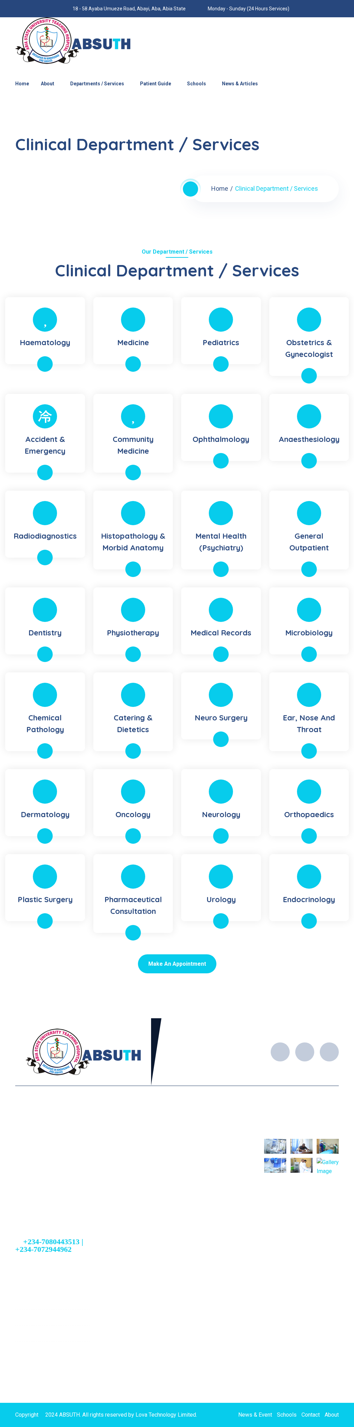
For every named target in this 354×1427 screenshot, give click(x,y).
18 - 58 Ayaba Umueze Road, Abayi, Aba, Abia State (56, 1363)
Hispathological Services (176, 1239)
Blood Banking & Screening (178, 1203)
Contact (310, 1414)
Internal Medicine (166, 1179)
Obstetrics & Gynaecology (177, 1142)
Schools (196, 83)
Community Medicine (171, 1191)
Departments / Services (97, 83)
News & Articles (240, 83)
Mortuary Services (168, 1227)
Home (22, 83)
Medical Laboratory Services (180, 1215)
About (47, 83)
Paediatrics (159, 1167)
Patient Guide (155, 83)
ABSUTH (69, 1414)
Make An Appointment (177, 964)
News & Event (255, 1414)
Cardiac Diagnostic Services (180, 1154)
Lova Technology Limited (166, 1414)
